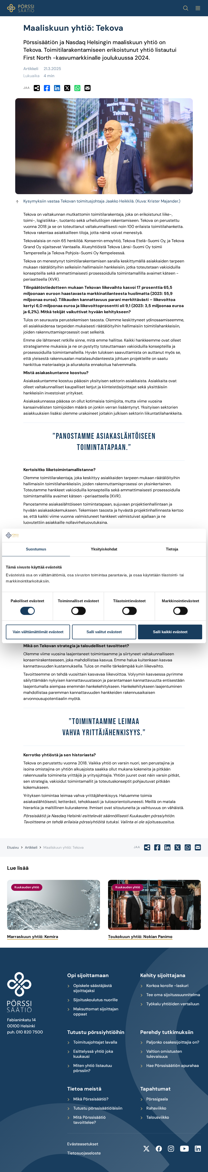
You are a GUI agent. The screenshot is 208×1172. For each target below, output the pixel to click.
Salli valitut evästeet (104, 632)
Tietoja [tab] (172, 549)
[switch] (78, 611)
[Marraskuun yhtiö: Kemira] (53, 905)
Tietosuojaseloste (84, 1153)
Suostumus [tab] (36, 549)
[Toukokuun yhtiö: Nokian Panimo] (154, 905)
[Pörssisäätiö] (20, 8)
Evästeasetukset (82, 1144)
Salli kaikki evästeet (170, 632)
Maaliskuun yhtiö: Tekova (63, 847)
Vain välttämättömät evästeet (38, 632)
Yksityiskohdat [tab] (104, 549)
